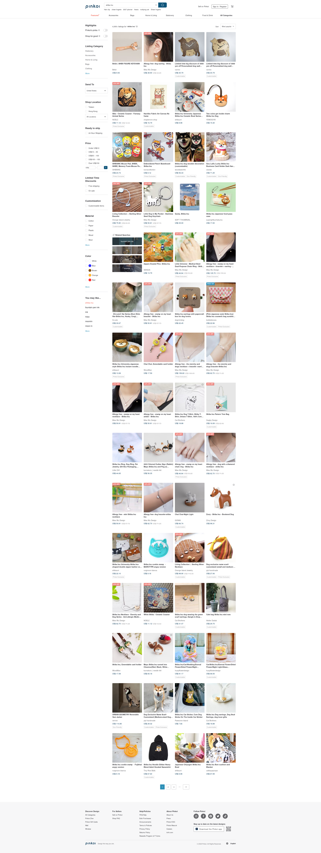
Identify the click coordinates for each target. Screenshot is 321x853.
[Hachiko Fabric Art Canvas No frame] (158, 97)
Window (88, 829)
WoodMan (148, 370)
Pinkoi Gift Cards (91, 822)
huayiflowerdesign (182, 670)
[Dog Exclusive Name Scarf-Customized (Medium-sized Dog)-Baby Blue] (158, 698)
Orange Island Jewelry (121, 219)
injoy (87, 316)
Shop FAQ (116, 818)
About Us (170, 815)
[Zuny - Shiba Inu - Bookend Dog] (221, 497)
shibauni (178, 119)
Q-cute (115, 320)
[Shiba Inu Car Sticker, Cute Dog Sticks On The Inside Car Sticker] (190, 698)
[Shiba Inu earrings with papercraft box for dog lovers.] (190, 297)
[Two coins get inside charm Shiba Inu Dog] (221, 97)
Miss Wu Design (150, 69)
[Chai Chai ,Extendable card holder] (158, 347)
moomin (88, 321)
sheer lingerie (116, 9)
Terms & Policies (145, 825)
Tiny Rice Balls (149, 770)
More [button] (87, 73)
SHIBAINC (116, 169)
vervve (115, 720)
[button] (105, 167)
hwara (136, 9)
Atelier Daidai (211, 620)
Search (162, 5)
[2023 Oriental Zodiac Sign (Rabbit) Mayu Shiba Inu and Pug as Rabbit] (158, 447)
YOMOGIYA (211, 119)
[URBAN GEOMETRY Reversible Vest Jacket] (127, 698)
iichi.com (170, 832)
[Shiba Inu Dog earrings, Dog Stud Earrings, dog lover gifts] (221, 698)
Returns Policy (144, 832)
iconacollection (149, 169)
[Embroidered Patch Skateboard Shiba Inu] (158, 147)
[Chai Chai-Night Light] (190, 497)
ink (86, 312)
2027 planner (127, 9)
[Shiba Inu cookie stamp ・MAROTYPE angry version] (158, 548)
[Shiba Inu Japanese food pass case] (221, 197)
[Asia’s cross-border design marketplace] (92, 6)
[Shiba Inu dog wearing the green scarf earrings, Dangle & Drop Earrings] (190, 598)
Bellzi (114, 69)
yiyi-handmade (212, 570)
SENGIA (147, 270)
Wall (86, 825)
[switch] (96, 30)
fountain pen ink (92, 307)
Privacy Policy (144, 829)
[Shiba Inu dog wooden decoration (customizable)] (190, 147)
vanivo (177, 69)
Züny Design (211, 520)
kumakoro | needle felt (152, 470)
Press (169, 818)
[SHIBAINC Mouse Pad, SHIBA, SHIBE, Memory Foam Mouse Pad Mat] (127, 147)
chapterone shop (150, 119)
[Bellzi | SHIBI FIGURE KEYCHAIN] (127, 47)
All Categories (90, 815)
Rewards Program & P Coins (149, 836)
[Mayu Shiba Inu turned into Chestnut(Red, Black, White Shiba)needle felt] (158, 648)
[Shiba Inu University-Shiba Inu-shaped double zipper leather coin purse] (127, 548)
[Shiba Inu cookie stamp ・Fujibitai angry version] (127, 748)
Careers (169, 829)
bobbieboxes (211, 320)
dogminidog (179, 320)
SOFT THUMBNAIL (182, 219)
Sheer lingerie (156, 9)
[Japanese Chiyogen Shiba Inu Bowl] (190, 748)
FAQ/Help (142, 815)
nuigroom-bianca (150, 570)
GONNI (178, 520)
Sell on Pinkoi (203, 6)
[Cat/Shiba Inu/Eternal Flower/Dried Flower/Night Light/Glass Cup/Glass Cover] (221, 648)
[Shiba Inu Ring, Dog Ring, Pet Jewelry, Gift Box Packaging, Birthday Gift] (127, 447)
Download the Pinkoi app (210, 829)
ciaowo (209, 169)
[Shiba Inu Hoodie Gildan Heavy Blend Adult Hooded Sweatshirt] (158, 748)
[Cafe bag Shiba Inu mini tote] (221, 598)
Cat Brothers (180, 420)
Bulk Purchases (145, 818)
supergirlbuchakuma (214, 219)
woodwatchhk (180, 169)
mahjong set (144, 9)
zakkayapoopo (212, 770)
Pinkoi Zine (89, 818)
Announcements (145, 822)
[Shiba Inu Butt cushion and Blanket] (221, 748)
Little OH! (116, 470)
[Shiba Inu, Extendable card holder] (127, 648)
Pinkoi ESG (171, 822)
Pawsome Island (181, 720)
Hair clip (107, 9)
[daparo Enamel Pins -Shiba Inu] (158, 247)
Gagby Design (212, 420)
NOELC (115, 119)
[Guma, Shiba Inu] (190, 197)
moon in (88, 325)
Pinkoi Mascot (172, 825)
